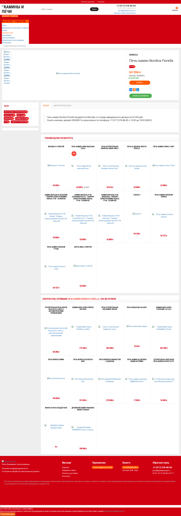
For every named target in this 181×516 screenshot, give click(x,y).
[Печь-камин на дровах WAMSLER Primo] (136, 380)
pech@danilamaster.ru (127, 11)
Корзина (65, 467)
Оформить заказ (69, 470)
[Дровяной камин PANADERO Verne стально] (83, 428)
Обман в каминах (140, 96)
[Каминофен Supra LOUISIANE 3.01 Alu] (163, 328)
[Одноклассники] (134, 89)
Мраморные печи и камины (13, 40)
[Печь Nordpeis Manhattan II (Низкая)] (109, 380)
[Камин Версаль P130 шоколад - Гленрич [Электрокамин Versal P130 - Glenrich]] (109, 219)
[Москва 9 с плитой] (56, 165)
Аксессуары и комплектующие (15, 112)
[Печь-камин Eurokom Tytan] (56, 267)
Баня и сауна (9, 115)
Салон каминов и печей (102, 467)
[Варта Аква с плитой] (83, 266)
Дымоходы (8, 118)
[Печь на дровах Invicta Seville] (136, 167)
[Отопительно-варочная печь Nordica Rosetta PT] (163, 380)
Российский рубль (130, 467)
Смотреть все (7, 33)
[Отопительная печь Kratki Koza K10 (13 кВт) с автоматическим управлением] (56, 332)
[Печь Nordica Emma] (56, 378)
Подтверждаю (8, 514)
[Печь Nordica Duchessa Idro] (83, 380)
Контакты (101, 2)
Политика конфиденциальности (15, 468)
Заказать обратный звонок (125, 13)
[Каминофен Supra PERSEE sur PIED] (83, 328)
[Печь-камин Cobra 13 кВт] (164, 165)
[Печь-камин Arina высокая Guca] (83, 167)
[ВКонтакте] (130, 89)
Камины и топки (21, 118)
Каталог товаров (10, 16)
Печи (18, 46)
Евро (136, 470)
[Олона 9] (137, 213)
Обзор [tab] (46, 105)
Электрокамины (8, 38)
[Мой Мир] (137, 89)
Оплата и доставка (87, 2)
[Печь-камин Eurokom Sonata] (163, 215)
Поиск (94, 9)
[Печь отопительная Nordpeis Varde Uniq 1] (109, 167)
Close (4, 25)
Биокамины (6, 35)
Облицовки (6, 43)
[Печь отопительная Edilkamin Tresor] (109, 328)
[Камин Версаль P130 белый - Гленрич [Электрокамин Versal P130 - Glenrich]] (56, 217)
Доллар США (128, 470)
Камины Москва (10, 46)
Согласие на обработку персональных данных (20, 471)
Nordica (23, 46)
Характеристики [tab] (62, 105)
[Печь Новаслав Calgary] (137, 326)
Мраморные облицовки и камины (15, 28)
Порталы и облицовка (19, 122)
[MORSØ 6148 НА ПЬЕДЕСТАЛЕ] (56, 426)
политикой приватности (114, 511)
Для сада (20, 115)
